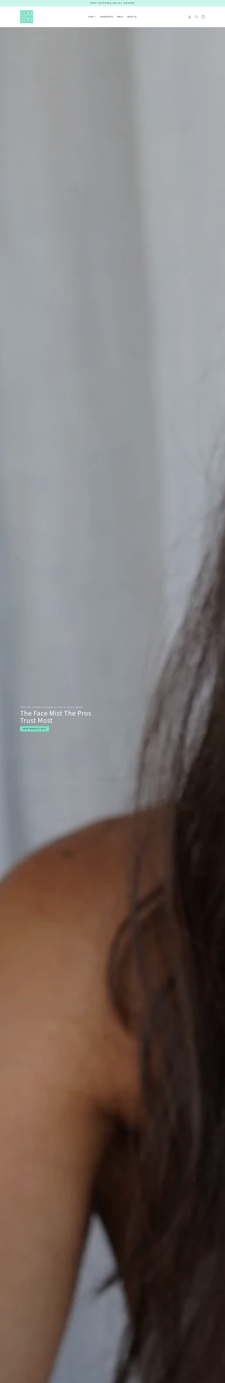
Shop (91, 16)
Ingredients (106, 16)
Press (120, 16)
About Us (132, 16)
